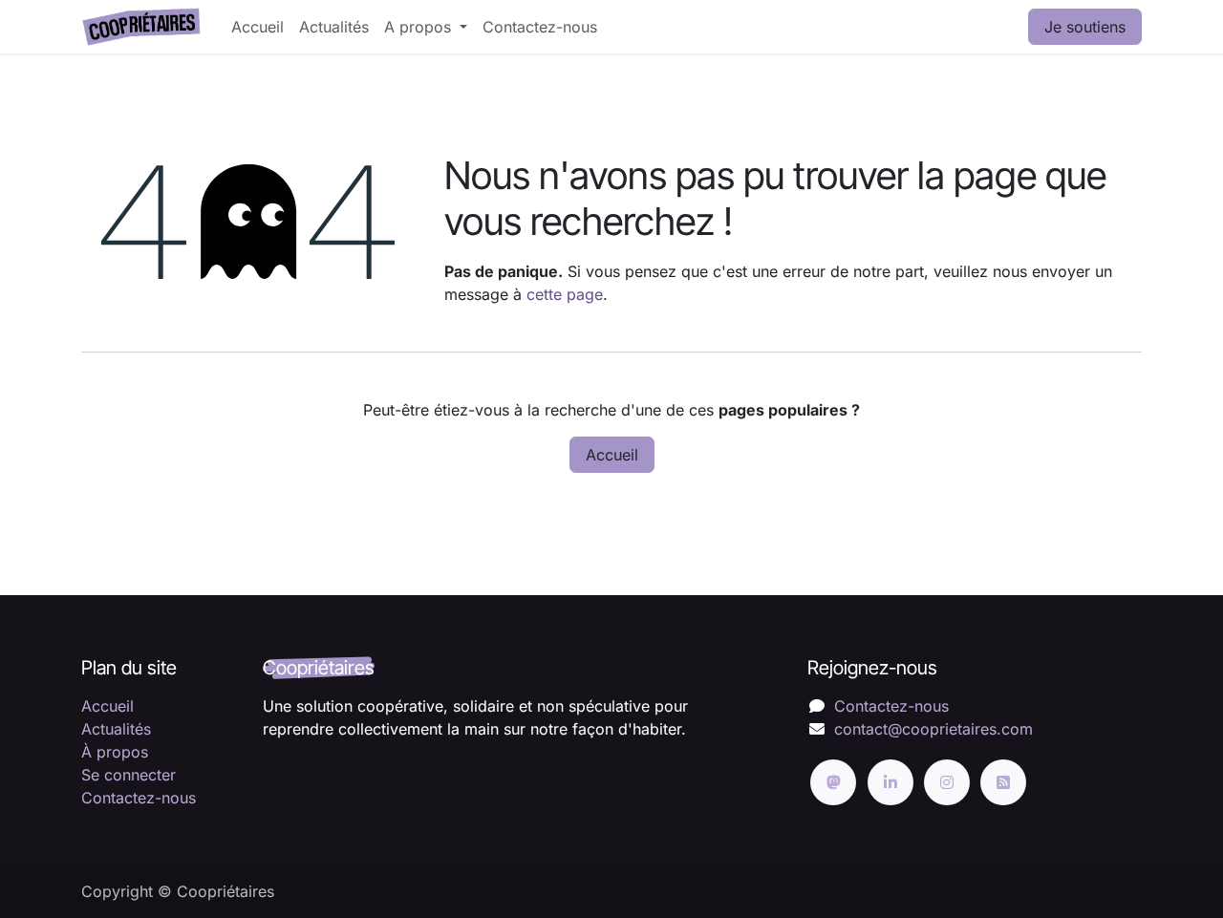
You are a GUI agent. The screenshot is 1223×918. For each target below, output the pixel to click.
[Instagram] (947, 782)
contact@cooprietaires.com (933, 728)
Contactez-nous (138, 797)
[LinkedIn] (890, 782)
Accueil (612, 454)
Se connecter (128, 774)
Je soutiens (1085, 26)
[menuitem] (257, 27)
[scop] (833, 782)
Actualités (116, 728)
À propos (114, 751)
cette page (564, 294)
